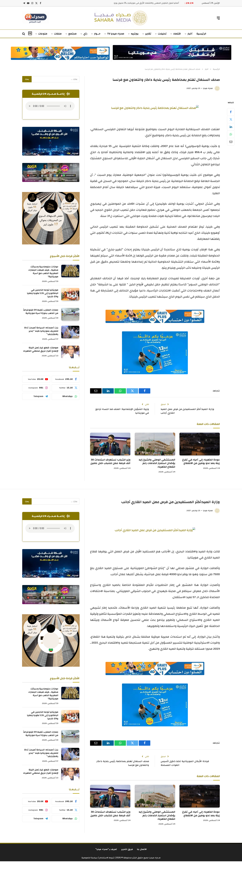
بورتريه (134, 33)
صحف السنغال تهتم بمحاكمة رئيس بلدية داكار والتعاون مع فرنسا (122, 763)
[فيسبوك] (231, 112)
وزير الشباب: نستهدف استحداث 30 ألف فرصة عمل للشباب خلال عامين (110, 461)
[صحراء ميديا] (121, 18)
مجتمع (72, 33)
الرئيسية (201, 33)
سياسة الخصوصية (89, 858)
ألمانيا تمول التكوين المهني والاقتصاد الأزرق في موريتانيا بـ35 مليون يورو (146, 3)
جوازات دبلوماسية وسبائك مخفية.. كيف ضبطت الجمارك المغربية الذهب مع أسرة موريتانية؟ (43, 271)
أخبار (190, 33)
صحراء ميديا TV (115, 33)
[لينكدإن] (231, 127)
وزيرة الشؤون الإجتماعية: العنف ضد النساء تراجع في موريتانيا (122, 411)
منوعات (42, 33)
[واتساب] (231, 134)
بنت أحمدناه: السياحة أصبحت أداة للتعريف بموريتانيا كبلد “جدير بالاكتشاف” (41, 331)
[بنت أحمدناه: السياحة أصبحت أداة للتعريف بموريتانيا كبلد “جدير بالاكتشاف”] (70, 332)
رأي (85, 33)
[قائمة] (218, 18)
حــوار (97, 33)
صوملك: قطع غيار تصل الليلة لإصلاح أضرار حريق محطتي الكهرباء (40, 349)
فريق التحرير (127, 849)
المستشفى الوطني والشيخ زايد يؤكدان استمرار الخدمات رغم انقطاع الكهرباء (157, 463)
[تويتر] (231, 119)
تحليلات (162, 33)
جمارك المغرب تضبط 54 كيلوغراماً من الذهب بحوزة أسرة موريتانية (40, 311)
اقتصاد (177, 33)
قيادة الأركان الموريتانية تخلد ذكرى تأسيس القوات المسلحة (185, 763)
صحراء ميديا (208, 88)
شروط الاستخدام (106, 858)
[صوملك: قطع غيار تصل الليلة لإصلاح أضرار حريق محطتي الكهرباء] (70, 352)
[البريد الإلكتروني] (231, 141)
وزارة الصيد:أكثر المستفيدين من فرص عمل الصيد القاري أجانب (187, 411)
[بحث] (24, 34)
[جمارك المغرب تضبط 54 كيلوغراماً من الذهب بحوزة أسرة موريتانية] (70, 314)
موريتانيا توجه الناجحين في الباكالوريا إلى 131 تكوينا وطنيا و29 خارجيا (42, 293)
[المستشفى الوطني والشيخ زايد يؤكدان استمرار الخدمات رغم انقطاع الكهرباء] (155, 444)
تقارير (148, 33)
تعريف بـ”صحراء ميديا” (106, 849)
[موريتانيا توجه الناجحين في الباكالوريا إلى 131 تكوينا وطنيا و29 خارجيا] (70, 294)
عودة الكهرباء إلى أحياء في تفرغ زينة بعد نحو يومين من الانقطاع (201, 461)
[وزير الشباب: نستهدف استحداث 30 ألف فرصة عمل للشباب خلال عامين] (110, 444)
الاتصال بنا (142, 849)
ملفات (58, 33)
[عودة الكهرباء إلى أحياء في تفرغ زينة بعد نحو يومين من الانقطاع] (199, 444)
